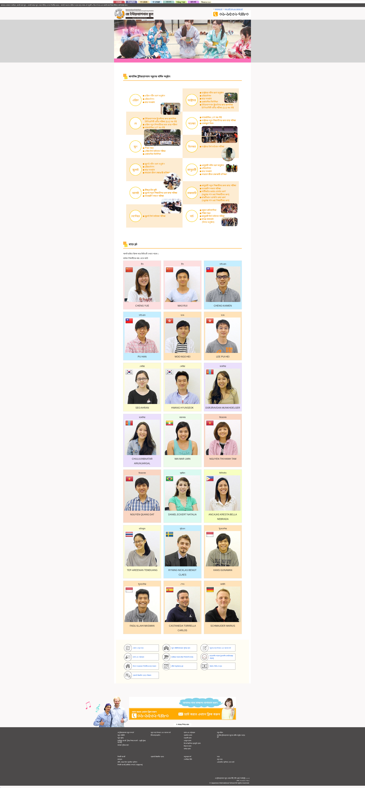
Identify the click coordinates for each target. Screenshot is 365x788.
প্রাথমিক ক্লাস (188, 735)
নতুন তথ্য (219, 759)
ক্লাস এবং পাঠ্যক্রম (189, 732)
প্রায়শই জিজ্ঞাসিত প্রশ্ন (157, 757)
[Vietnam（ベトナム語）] (181, 2)
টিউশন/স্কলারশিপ (155, 735)
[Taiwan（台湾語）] (156, 2)
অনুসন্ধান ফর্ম (218, 9)
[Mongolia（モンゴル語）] (206, 2)
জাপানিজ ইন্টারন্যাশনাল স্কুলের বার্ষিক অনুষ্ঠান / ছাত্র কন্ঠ (231, 736)
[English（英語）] (131, 2)
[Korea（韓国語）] (168, 2)
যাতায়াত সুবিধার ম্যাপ (123, 745)
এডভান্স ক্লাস (187, 741)
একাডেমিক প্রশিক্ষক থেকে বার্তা (225, 762)
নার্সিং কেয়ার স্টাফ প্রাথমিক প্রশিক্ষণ (127, 762)
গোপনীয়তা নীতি (188, 759)
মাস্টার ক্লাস (187, 749)
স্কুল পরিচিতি (121, 735)
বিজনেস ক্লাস (187, 746)
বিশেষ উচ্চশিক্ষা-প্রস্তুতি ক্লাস (192, 743)
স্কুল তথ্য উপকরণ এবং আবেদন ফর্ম (161, 732)
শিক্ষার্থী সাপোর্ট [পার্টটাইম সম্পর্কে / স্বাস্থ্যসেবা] (129, 765)
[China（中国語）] (144, 2)
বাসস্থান (119, 759)
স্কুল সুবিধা (120, 738)
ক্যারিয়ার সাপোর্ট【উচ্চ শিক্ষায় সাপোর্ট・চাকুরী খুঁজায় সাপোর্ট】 (131, 741)
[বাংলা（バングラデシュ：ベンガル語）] (193, 2)
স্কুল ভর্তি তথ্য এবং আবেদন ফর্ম (234, 9)
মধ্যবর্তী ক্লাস (187, 738)
